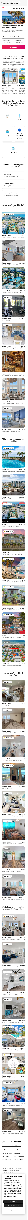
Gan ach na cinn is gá (13, 1205)
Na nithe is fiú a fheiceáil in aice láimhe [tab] (11, 1145)
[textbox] (7, 42)
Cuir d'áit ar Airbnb (18, 8)
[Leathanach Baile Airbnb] (3, 8)
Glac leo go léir (13, 1201)
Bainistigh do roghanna (13, 1210)
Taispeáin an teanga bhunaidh (10, 3)
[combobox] (13, 37)
